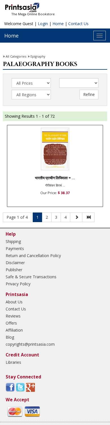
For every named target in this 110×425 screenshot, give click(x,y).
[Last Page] (88, 217)
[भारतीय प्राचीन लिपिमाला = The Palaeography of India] (55, 149)
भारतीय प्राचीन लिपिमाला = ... (55, 178)
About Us (14, 301)
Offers (11, 323)
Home (58, 23)
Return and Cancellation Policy (33, 255)
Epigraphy (37, 56)
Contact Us (78, 23)
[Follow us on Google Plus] (30, 387)
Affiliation (14, 330)
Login (43, 23)
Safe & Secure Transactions (31, 276)
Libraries (13, 362)
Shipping (13, 241)
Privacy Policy (18, 283)
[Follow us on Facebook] (10, 387)
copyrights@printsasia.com (30, 344)
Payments (15, 248)
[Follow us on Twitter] (20, 387)
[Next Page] (76, 217)
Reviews (13, 316)
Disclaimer (15, 262)
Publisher (14, 269)
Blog (10, 337)
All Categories (16, 56)
